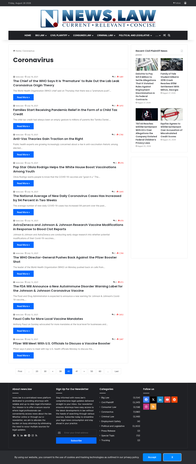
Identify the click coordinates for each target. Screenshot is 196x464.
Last (117, 371)
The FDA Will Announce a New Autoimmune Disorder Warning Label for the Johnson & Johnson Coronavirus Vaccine (68, 288)
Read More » (23, 97)
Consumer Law (82, 35)
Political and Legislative (134, 35)
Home (27, 35)
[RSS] (36, 435)
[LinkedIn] (21, 435)
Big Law (39, 35)
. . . (157, 35)
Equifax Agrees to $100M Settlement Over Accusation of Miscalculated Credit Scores (171, 130)
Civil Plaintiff (58, 35)
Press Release (108, 431)
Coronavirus (107, 412)
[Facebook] (14, 435)
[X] (18, 435)
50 (91, 371)
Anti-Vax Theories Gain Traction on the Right (48, 139)
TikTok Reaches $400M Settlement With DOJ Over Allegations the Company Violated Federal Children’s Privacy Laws (146, 133)
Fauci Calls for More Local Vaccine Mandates (48, 319)
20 (37, 371)
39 (60, 371)
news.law (19, 77)
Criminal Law (105, 35)
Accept (152, 457)
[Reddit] (29, 435)
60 (100, 371)
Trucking (105, 440)
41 (77, 371)
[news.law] (98, 18)
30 (45, 371)
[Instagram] (32, 435)
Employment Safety (111, 421)
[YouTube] (25, 435)
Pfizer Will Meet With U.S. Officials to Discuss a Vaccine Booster (61, 343)
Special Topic (108, 435)
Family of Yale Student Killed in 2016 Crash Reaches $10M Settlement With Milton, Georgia (170, 81)
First (20, 371)
